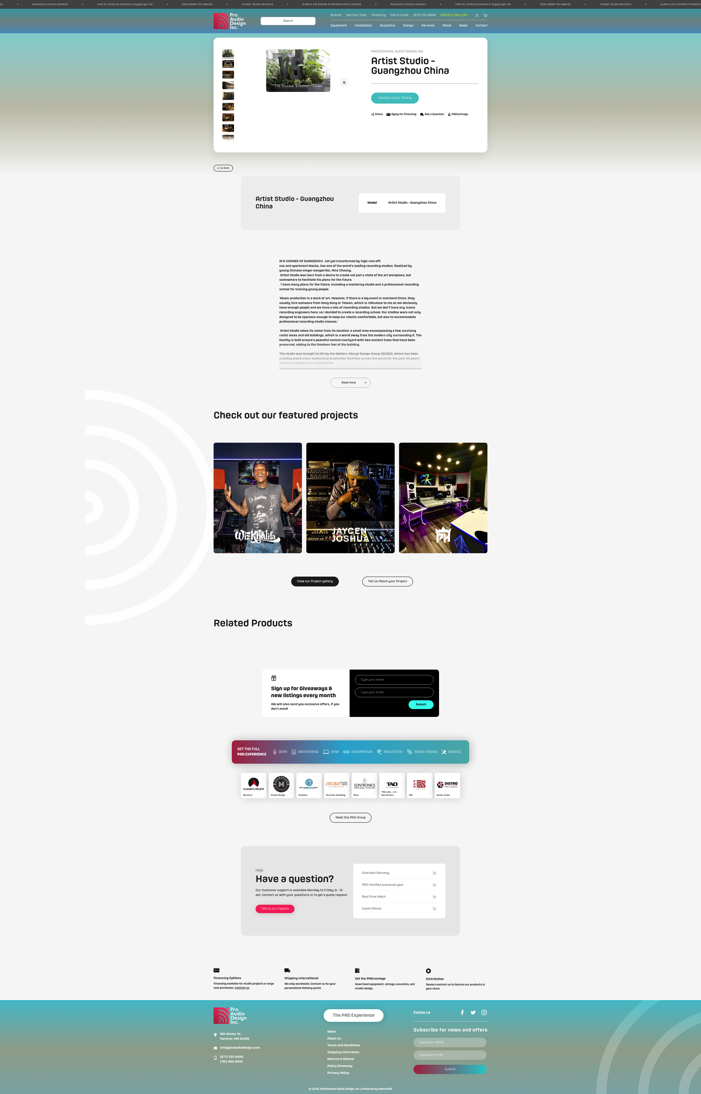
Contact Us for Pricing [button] (394, 98)
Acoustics (387, 25)
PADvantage (460, 114)
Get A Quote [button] (399, 15)
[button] (258, 498)
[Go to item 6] (228, 107)
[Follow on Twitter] (473, 1012)
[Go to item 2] (228, 64)
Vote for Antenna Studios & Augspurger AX (274, 4)
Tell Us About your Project (387, 581)
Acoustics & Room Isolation (200, 4)
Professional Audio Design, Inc (397, 51)
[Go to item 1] (228, 53)
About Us (334, 1038)
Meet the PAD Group (351, 817)
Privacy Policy (338, 1073)
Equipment (339, 25)
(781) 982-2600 (231, 1061)
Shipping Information (343, 1052)
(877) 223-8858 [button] (424, 15)
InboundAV (385, 1089)
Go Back (224, 168)
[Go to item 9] (228, 139)
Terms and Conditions (343, 1045)
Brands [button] (336, 15)
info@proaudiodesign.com (240, 1047)
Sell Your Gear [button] (356, 15)
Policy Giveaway (340, 1066)
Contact (481, 25)
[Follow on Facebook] (462, 1012)
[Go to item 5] (228, 96)
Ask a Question (434, 114)
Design (408, 25)
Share (379, 114)
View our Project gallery (315, 581)
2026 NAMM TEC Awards (347, 4)
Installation (363, 25)
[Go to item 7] (228, 117)
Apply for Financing (403, 114)
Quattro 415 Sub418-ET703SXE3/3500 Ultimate (123, 4)
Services (428, 25)
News (463, 25)
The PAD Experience (353, 1015)
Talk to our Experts (275, 908)
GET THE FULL (251, 752)
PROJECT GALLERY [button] (454, 15)
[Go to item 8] (228, 128)
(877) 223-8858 (231, 1056)
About (447, 25)
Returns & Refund (340, 1059)
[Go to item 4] (228, 85)
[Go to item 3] (228, 75)
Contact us (242, 988)
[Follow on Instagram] (484, 1012)
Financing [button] (378, 15)
